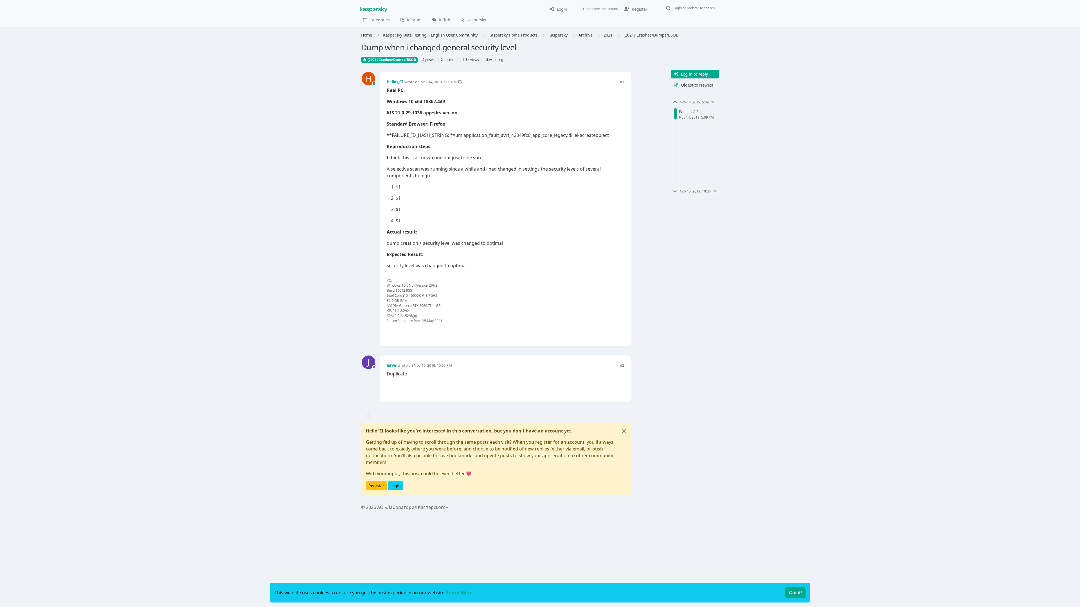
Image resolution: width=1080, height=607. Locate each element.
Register (376, 485)
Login (395, 485)
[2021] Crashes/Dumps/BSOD (391, 59)
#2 (622, 365)
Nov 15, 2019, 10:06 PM (433, 365)
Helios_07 (395, 81)
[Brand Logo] (374, 9)
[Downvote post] (619, 332)
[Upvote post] (600, 332)
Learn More (459, 593)
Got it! (795, 593)
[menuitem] (558, 8)
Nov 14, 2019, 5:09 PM (438, 81)
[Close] (624, 431)
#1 (622, 81)
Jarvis (392, 365)
